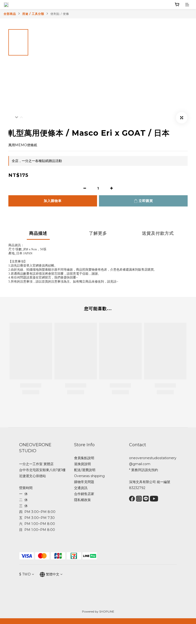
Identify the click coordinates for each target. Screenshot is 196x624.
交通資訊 (80, 488)
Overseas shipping (89, 476)
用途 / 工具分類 (33, 14)
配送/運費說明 (84, 470)
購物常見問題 (84, 482)
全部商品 (10, 14)
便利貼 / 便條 (59, 14)
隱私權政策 (82, 500)
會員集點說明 (84, 458)
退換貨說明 (82, 464)
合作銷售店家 (84, 494)
